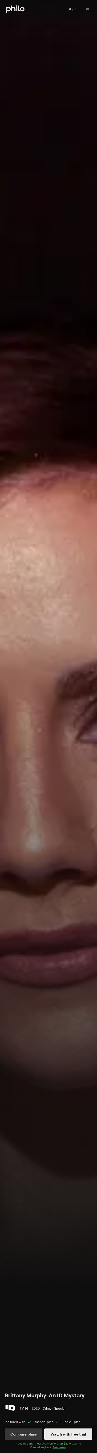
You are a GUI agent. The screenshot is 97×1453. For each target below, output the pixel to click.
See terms (59, 1447)
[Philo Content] (87, 9)
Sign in (73, 9)
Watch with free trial (68, 1434)
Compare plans (23, 1434)
